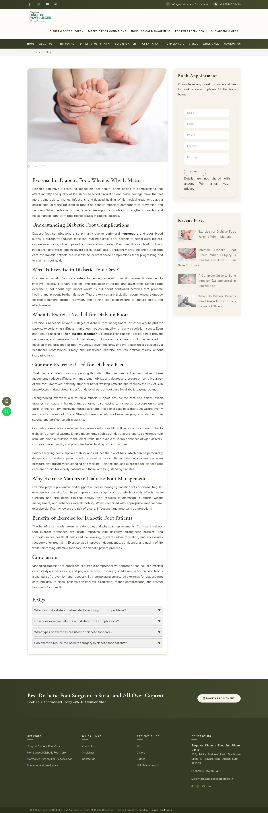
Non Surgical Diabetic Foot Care (46, 752)
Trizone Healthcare (160, 809)
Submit (195, 171)
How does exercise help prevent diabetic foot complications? (76, 621)
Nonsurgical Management (151, 31)
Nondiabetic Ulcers (223, 31)
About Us (45, 43)
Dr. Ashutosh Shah (93, 43)
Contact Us (232, 43)
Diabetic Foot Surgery (66, 31)
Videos (193, 43)
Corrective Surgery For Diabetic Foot (49, 758)
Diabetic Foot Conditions (107, 31)
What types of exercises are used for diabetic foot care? (73, 632)
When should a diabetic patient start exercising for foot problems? (80, 610)
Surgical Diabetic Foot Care (43, 746)
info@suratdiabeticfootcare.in (190, 4)
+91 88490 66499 (230, 4)
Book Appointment (220, 698)
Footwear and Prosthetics (42, 765)
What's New (211, 43)
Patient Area (150, 43)
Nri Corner (67, 43)
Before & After (125, 43)
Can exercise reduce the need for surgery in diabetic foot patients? (80, 643)
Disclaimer (88, 752)
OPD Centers (175, 43)
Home (31, 43)
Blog (139, 746)
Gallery (141, 752)
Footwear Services (189, 31)
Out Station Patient (148, 765)
